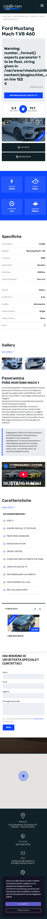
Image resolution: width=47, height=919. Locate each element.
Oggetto (6, 692)
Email (5, 682)
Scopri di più (7, 507)
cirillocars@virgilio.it (22, 861)
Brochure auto (25, 157)
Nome (5, 672)
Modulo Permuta (36, 87)
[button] (23, 776)
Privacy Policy (38, 719)
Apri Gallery (7, 352)
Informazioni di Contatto (23, 95)
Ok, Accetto (23, 904)
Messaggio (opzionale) (11, 701)
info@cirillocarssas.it (23, 863)
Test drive (25, 147)
